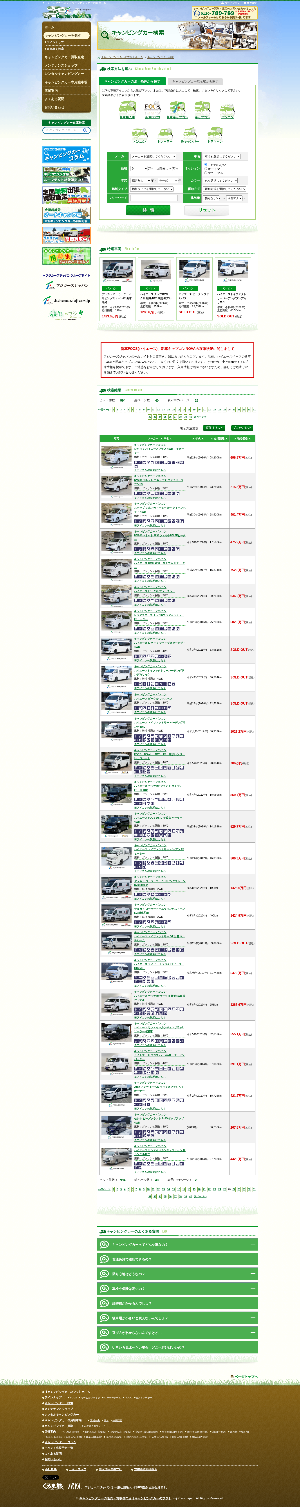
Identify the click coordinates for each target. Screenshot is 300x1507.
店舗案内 (50, 1431)
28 (239, 409)
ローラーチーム (112, 1397)
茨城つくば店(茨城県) (146, 1431)
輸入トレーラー (144, 1397)
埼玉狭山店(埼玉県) (172, 1431)
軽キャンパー (190, 141)
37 (175, 416)
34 (160, 416)
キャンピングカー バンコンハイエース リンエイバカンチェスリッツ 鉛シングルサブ (160, 1150)
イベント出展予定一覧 (59, 1448)
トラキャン (215, 141)
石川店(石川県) (74, 1437)
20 (199, 409)
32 (149, 416)
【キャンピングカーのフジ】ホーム (67, 1392)
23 (214, 409)
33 (155, 416)
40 (190, 416)
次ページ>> (200, 416)
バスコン (140, 141)
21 (204, 409)
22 (209, 409)
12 (158, 409)
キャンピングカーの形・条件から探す (132, 81)
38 (180, 416)
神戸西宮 (117, 1420)
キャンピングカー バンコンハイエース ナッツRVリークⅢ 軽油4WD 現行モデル (159, 995)
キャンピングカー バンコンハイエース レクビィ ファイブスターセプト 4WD (160, 642)
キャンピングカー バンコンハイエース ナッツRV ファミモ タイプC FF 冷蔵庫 (159, 786)
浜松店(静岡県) (114, 1437)
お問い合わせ (53, 1459)
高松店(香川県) (180, 1437)
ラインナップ (55, 42)
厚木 (106, 1420)
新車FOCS (152, 117)
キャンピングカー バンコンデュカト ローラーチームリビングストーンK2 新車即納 (159, 908)
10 (148, 409)
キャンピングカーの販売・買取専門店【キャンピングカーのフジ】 (125, 1498)
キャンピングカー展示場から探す (195, 81)
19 (194, 409)
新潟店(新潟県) (53, 1437)
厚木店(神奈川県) (239, 1431)
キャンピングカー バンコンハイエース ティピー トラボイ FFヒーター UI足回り (159, 964)
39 (185, 416)
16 (178, 409)
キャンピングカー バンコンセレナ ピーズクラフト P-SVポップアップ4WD (159, 1118)
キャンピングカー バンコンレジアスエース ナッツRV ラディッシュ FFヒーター (159, 615)
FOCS (73, 1397)
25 (224, 409)
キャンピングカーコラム (60, 1442)
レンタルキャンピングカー (62, 1414)
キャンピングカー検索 (59, 1403)
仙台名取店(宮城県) (95, 1431)
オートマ (214, 169)
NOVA (128, 1397)
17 (184, 409)
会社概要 (51, 1469)
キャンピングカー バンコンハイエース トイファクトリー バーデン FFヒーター (159, 849)
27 (234, 409)
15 (173, 409)
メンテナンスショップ (59, 1408)
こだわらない (217, 164)
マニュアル (215, 173)
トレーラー (165, 141)
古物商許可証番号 (145, 1469)
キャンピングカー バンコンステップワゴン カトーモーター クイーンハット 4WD (160, 507)
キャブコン (202, 117)
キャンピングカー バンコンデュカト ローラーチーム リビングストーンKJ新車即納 (160, 881)
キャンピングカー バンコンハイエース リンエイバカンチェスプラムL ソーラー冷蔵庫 (159, 1027)
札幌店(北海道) (72, 1431)
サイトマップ (77, 1469)
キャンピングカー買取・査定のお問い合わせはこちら (224, 8)
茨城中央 (95, 1420)
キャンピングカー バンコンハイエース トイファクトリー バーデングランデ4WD (160, 722)
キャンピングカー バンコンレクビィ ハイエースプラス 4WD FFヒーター (159, 449)
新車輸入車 (127, 117)
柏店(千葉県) (219, 1431)
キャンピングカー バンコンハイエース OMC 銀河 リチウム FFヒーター (159, 563)
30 (249, 409)
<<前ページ (104, 409)
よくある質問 (53, 1453)
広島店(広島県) (160, 1437)
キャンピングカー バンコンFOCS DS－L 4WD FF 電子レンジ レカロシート (159, 754)
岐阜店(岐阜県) (94, 1437)
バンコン (227, 117)
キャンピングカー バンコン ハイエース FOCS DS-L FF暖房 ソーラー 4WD (158, 817)
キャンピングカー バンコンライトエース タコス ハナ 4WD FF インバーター (159, 1055)
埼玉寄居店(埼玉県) (197, 1431)
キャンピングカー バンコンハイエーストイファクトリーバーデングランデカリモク (159, 670)
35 (165, 416)
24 (219, 409)
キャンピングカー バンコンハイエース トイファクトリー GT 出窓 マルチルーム (159, 936)
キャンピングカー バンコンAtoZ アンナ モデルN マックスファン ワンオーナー (159, 1086)
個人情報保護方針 (110, 1469)
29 (244, 409)
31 (254, 409)
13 (163, 409)
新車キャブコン (177, 117)
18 (189, 409)
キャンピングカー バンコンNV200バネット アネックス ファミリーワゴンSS (158, 480)
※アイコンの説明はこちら (150, 470)
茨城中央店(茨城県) (120, 1431)
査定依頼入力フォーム (93, 1426)
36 (170, 416)
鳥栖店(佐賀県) (200, 1437)
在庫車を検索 (55, 48)
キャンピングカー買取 (59, 1426)
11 (153, 409)
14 (168, 409)
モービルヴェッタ (90, 1397)
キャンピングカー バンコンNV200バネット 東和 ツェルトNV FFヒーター (160, 535)
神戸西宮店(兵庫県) (137, 1437)
